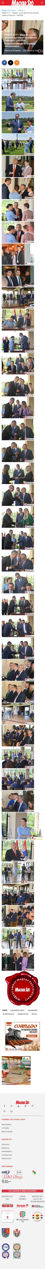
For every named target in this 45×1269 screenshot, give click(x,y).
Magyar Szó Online (8, 10)
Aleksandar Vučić (17, 1010)
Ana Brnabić (32, 1010)
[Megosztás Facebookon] (4, 62)
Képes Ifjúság (7, 1132)
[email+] (11, 1111)
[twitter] (11, 1106)
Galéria (20, 10)
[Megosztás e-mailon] (17, 62)
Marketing (5, 1148)
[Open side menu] (3, 3)
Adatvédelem (7, 1151)
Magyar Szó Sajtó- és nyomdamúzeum (37, 1199)
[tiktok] (25, 1106)
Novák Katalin (8, 1014)
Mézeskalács (7, 1125)
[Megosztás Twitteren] (10, 62)
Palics (34, 1014)
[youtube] (18, 1106)
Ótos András (16, 51)
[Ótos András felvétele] (18, 122)
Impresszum (6, 1158)
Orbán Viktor (23, 1014)
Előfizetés (5, 1144)
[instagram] (32, 1106)
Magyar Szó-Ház (7, 1197)
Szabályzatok (7, 1155)
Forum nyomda (22, 1197)
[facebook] (4, 1106)
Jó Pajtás (5, 1128)
